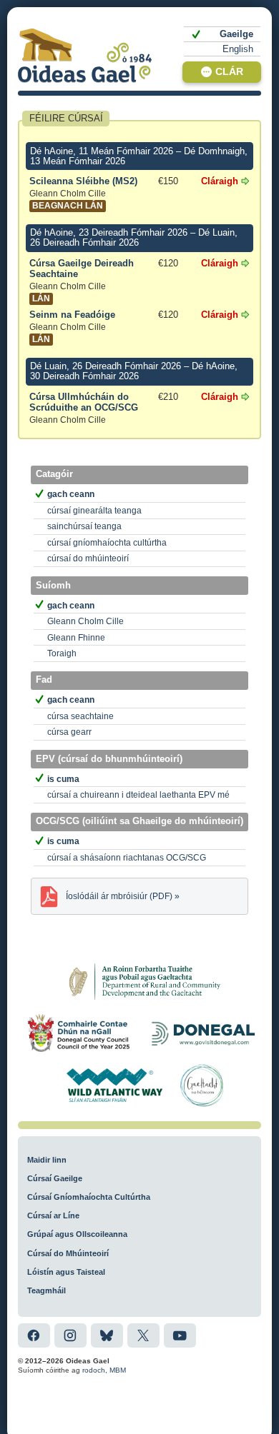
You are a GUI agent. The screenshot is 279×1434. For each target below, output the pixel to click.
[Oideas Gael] (85, 55)
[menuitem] (222, 34)
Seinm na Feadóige (72, 327)
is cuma (63, 779)
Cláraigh (219, 181)
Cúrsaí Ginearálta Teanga (94, 511)
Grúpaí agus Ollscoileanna (77, 1234)
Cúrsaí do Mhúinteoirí (88, 558)
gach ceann (70, 494)
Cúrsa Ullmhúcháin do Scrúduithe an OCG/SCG (83, 408)
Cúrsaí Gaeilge (54, 1178)
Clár (229, 71)
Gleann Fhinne (76, 638)
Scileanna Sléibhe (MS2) (83, 193)
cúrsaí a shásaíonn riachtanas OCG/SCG (126, 858)
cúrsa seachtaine (80, 716)
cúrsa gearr (69, 732)
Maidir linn (47, 1159)
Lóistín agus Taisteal (66, 1272)
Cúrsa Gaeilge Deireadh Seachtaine (81, 281)
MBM (117, 1370)
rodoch (93, 1370)
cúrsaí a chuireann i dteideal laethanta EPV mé (138, 795)
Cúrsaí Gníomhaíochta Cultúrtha (107, 543)
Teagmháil (46, 1290)
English (237, 49)
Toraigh (62, 653)
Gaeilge (236, 34)
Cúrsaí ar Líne (53, 1215)
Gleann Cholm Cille (85, 621)
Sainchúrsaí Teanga (84, 526)
